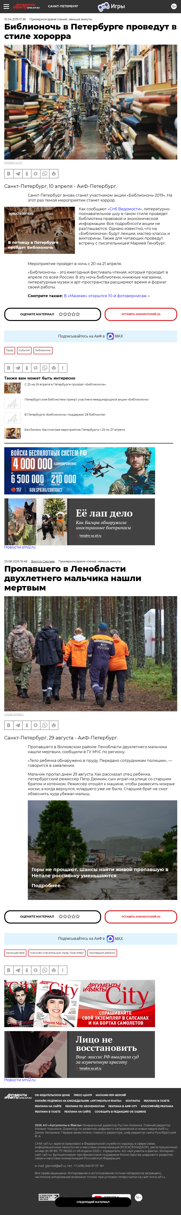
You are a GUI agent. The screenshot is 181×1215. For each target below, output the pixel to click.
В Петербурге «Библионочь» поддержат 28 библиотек (65, 414)
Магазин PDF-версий (111, 1095)
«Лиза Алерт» (14, 714)
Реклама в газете (156, 1100)
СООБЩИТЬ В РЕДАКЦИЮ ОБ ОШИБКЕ (120, 1111)
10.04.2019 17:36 (15, 19)
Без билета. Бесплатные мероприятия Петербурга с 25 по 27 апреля (75, 429)
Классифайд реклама (157, 1106)
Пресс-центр (83, 1095)
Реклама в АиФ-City (122, 1106)
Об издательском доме (52, 1095)
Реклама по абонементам (85, 1106)
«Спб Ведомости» (125, 209)
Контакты (133, 1100)
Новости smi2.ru (20, 547)
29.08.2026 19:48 (15, 561)
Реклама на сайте (48, 1106)
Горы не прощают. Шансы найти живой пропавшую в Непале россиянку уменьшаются (100, 872)
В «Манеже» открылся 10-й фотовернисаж (105, 296)
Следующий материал (93, 1202)
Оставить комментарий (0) (141, 314)
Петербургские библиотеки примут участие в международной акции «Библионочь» (87, 399)
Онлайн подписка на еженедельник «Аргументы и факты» (78, 1100)
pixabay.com (13, 162)
